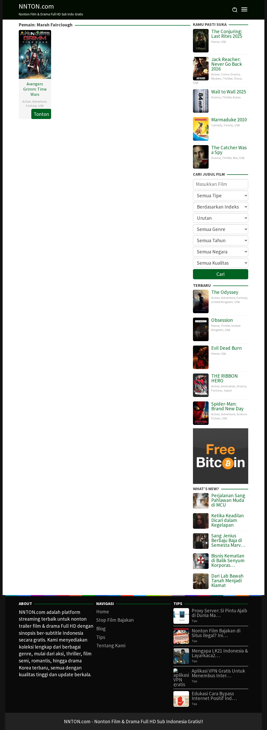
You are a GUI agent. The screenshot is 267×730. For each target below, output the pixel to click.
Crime (225, 74)
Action (26, 101)
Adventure (39, 101)
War (235, 158)
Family (228, 125)
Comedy (216, 125)
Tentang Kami (110, 645)
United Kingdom (222, 302)
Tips (100, 637)
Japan (227, 390)
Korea (237, 97)
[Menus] (244, 9)
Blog (101, 628)
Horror (215, 42)
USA (41, 106)
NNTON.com (36, 6)
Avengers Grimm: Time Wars (35, 89)
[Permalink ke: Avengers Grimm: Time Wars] (35, 54)
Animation (228, 386)
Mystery (216, 78)
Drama (235, 74)
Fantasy (31, 106)
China (238, 78)
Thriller (227, 78)
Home (102, 611)
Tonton (41, 114)
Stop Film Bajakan (115, 620)
